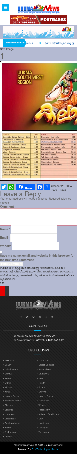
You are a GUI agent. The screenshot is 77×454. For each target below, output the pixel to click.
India (40, 378)
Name (5, 229)
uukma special (46, 396)
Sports (41, 387)
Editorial (9, 409)
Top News (43, 432)
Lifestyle (42, 427)
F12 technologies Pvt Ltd (45, 449)
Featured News (13, 400)
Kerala (8, 378)
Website (5, 246)
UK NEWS (43, 373)
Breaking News (12, 423)
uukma (42, 391)
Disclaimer (43, 360)
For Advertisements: (24, 340)
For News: (18, 335)
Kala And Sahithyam (48, 414)
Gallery (8, 364)
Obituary (9, 405)
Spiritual (9, 373)
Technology (10, 432)
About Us (9, 360)
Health (41, 383)
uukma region (12, 396)
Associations (44, 369)
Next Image (7, 49)
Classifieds (10, 418)
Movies (8, 387)
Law (40, 418)
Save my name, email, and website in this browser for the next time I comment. (37, 257)
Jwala (7, 391)
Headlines (43, 423)
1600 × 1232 (58, 189)
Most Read (43, 400)
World (8, 383)
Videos (8, 436)
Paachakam (44, 409)
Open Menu (5, 7)
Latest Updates (46, 364)
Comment (8, 206)
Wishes (42, 405)
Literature (10, 414)
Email (5, 237)
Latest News (11, 369)
